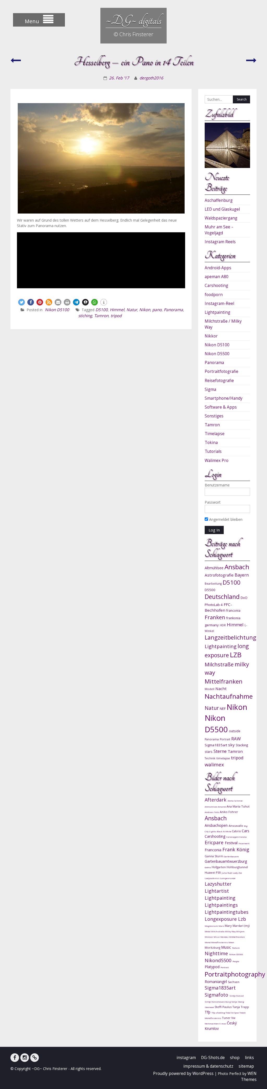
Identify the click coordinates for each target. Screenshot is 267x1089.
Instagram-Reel (219, 303)
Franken (215, 617)
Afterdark (216, 800)
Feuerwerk (244, 843)
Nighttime (217, 953)
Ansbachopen (217, 825)
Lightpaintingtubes (226, 912)
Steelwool (210, 1007)
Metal (208, 931)
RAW (236, 739)
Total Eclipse (232, 1012)
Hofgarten (219, 867)
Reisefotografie (219, 380)
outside (234, 731)
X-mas (223, 1023)
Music (226, 947)
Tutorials (213, 451)
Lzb (242, 919)
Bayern (242, 575)
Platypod (213, 966)
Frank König (235, 849)
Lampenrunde (227, 878)
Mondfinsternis (219, 942)
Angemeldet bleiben (225, 519)
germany (212, 625)
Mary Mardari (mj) (237, 926)
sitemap (246, 1066)
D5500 (210, 589)
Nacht (221, 688)
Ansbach (236, 566)
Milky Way (230, 931)
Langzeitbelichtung (230, 637)
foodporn (214, 294)
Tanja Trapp (240, 1007)
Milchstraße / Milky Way (223, 324)
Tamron (101, 315)
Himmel (117, 309)
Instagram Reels (220, 242)
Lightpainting (217, 312)
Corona (243, 836)
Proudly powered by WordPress (183, 1073)
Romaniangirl (216, 981)
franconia (233, 610)
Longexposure (221, 919)
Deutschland (222, 597)
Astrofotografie (219, 575)
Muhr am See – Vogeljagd (219, 230)
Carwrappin (232, 836)
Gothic (208, 867)
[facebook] (14, 1057)
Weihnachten (212, 1023)
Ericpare (215, 842)
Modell (209, 689)
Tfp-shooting (218, 1012)
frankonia (233, 618)
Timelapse (214, 433)
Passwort (213, 502)
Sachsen (233, 982)
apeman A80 (216, 276)
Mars (222, 925)
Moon (231, 942)
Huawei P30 (213, 872)
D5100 (101, 309)
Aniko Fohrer (229, 812)
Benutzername (217, 485)
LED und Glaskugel (222, 209)
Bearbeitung (213, 583)
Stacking (242, 745)
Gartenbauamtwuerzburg (226, 861)
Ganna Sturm (214, 856)
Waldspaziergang (221, 218)
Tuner (226, 1018)
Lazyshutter (218, 884)
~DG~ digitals (133, 20)
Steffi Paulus (223, 1007)
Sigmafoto (217, 995)
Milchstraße (219, 664)
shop (235, 1057)
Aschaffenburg (219, 200)
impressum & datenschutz (208, 1066)
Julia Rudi (227, 872)
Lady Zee (237, 872)
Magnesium (212, 925)
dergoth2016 (151, 78)
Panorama (173, 309)
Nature (236, 947)
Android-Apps (218, 268)
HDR (223, 625)
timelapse (223, 758)
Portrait (225, 739)
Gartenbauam (231, 856)
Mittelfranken (223, 681)
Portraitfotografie (221, 371)
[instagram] (24, 1057)
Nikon (144, 309)
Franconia (213, 849)
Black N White (224, 831)
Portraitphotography (235, 974)
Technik (210, 758)
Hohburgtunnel (237, 867)
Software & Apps (221, 407)
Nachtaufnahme (229, 696)
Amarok (222, 806)
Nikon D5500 (217, 353)
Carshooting (216, 285)
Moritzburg (213, 947)
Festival (232, 842)
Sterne (220, 751)
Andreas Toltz (212, 812)
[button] (21, 302)
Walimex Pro (216, 460)
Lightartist (217, 891)
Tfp (208, 1012)
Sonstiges (214, 416)
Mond (208, 942)
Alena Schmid (235, 800)
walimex (214, 764)
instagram (186, 1057)
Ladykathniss (212, 878)
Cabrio (237, 831)
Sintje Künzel (236, 995)
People (236, 961)
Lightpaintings (221, 905)
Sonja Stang (237, 1001)
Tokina (211, 442)
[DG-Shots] (34, 1057)
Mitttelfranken (237, 936)
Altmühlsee (214, 567)
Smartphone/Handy (223, 398)
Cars (245, 830)
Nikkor (211, 336)
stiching (85, 315)
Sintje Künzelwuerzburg (218, 1001)
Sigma (210, 389)
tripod (116, 315)
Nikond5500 (219, 960)
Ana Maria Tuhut (238, 806)
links (249, 1057)
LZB (235, 654)
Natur (131, 309)
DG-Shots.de (213, 1057)
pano (157, 309)
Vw (233, 1018)
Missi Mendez (221, 936)
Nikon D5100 (57, 309)
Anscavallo (236, 826)
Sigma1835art (216, 745)
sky (231, 744)
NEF (223, 708)
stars (209, 751)
